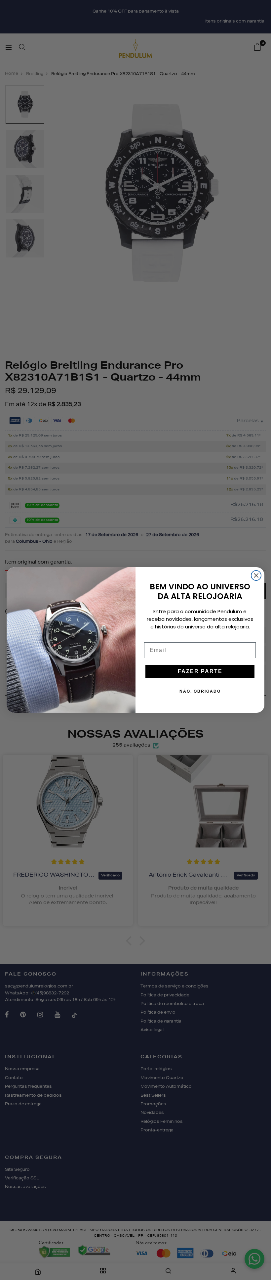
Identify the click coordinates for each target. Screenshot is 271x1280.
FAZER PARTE (200, 671)
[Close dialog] (256, 575)
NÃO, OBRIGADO (200, 691)
